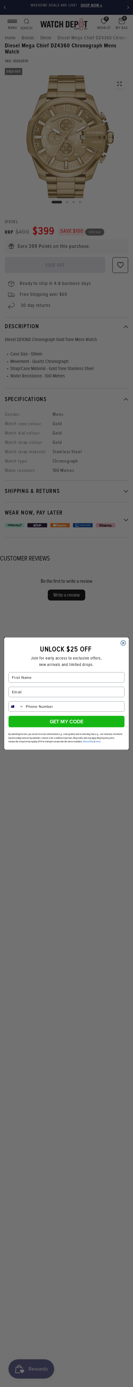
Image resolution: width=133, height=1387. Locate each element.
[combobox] (16, 706)
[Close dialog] (123, 642)
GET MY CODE (67, 721)
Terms (98, 741)
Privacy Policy (88, 741)
